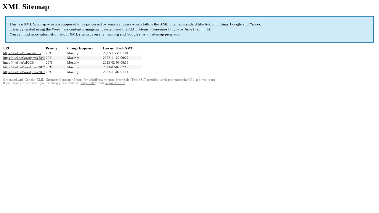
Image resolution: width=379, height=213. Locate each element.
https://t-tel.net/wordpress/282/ (24, 67)
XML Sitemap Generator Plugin (153, 29)
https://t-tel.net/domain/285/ (22, 53)
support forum (115, 83)
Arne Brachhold (197, 29)
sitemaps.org (109, 34)
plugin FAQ (88, 83)
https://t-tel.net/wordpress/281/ (24, 72)
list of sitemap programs (161, 34)
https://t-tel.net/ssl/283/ (18, 62)
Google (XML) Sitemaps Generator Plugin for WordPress (64, 79)
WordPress (60, 29)
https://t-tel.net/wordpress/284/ (24, 57)
